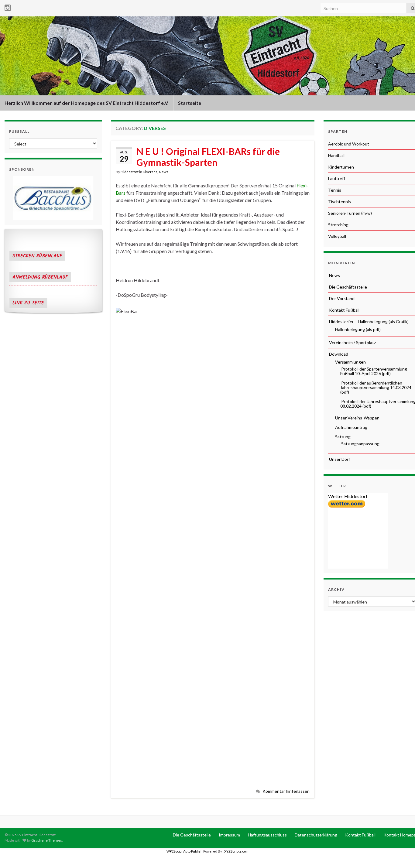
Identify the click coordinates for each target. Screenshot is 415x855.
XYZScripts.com (236, 851)
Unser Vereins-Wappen (356, 417)
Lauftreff (336, 178)
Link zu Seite (28, 303)
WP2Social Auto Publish (184, 851)
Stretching (338, 224)
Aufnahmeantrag (350, 427)
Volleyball (337, 236)
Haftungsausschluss (267, 834)
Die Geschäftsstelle (347, 286)
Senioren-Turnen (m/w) (350, 213)
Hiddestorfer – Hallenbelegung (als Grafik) (368, 321)
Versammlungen (350, 361)
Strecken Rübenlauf (37, 256)
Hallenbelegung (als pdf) (357, 329)
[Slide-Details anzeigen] (53, 198)
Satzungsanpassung (359, 443)
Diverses (150, 171)
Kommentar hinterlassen (286, 791)
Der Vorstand (341, 298)
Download (338, 354)
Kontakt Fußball (343, 310)
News (163, 171)
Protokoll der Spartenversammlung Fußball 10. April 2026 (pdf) (373, 371)
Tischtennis (339, 201)
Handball (336, 155)
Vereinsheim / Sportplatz (352, 342)
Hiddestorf (130, 171)
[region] (53, 198)
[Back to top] (401, 841)
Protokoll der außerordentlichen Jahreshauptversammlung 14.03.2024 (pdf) (375, 387)
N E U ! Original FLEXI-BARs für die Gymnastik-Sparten (208, 157)
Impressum (229, 834)
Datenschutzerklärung (315, 834)
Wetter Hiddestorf (348, 496)
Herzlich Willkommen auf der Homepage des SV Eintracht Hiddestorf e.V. (87, 103)
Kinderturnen (341, 166)
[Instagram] (8, 6)
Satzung (342, 436)
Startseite (189, 103)
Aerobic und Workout (348, 143)
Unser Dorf (339, 459)
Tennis (334, 190)
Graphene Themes (46, 840)
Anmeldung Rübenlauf (40, 277)
